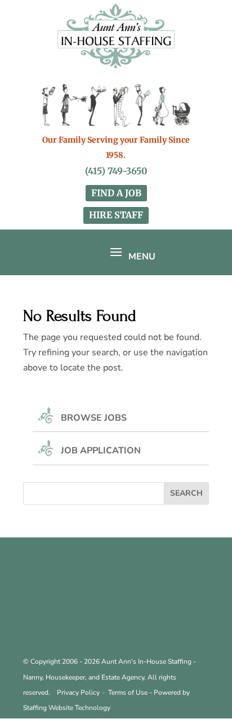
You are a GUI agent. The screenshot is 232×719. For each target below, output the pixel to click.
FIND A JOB (116, 193)
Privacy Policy (78, 692)
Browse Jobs (94, 418)
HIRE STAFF (116, 214)
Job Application (101, 450)
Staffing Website (49, 707)
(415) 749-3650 (116, 171)
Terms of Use (128, 692)
